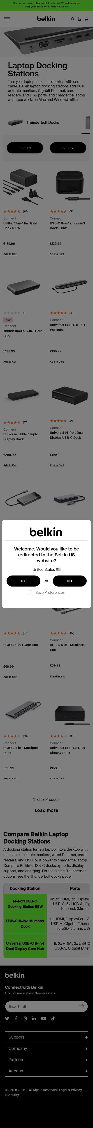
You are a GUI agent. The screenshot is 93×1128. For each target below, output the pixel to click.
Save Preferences (50, 592)
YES (23, 581)
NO (69, 581)
